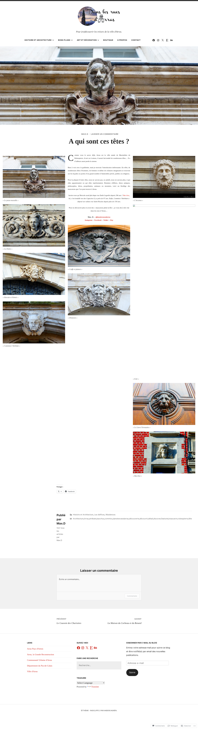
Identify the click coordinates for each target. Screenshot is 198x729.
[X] (87, 648)
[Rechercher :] (99, 665)
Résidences (110, 514)
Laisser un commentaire (104, 134)
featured (165, 518)
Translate (95, 687)
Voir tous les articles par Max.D (60, 534)
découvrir (144, 518)
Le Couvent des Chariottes (69, 621)
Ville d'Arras (32, 671)
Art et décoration (87, 40)
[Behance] (171, 40)
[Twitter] (163, 40)
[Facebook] (154, 40)
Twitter (105, 220)
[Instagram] (158, 40)
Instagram (88, 220)
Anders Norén (110, 710)
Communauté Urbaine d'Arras (39, 660)
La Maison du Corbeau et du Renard (124, 621)
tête (190, 518)
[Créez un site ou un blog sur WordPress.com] (82, 710)
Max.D (84, 134)
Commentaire (132, 596)
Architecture (78, 518)
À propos (122, 40)
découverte (134, 518)
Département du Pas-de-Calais (39, 666)
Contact (136, 40)
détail (150, 518)
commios (109, 518)
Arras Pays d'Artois (35, 649)
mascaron (173, 518)
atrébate (92, 518)
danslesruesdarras (103, 217)
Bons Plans (64, 40)
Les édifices (99, 514)
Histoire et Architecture (38, 40)
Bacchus (126, 195)
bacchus (100, 518)
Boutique (108, 40)
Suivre (132, 672)
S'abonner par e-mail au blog (141, 643)
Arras (86, 518)
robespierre (183, 518)
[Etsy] (167, 40)
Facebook (98, 220)
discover (157, 518)
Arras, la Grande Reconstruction (40, 654)
